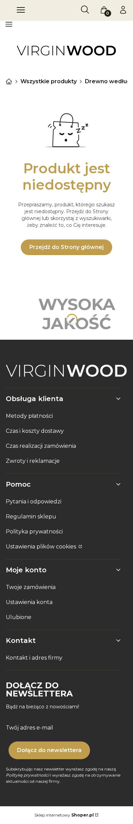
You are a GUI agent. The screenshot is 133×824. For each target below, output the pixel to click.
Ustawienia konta (29, 602)
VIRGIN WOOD (8, 81)
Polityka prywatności (34, 531)
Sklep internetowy (64, 815)
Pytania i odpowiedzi (33, 501)
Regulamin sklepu (31, 516)
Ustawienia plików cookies (41, 546)
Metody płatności (29, 416)
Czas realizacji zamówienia (41, 446)
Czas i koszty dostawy (35, 431)
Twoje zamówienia (31, 587)
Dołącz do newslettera (49, 750)
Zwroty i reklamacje (33, 461)
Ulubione (18, 617)
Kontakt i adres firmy (34, 657)
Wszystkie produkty (48, 81)
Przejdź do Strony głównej (66, 247)
